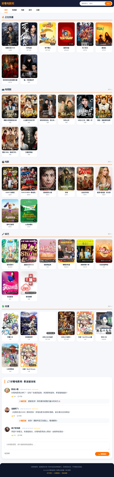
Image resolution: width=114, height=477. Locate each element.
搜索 (108, 3)
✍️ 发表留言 (102, 454)
